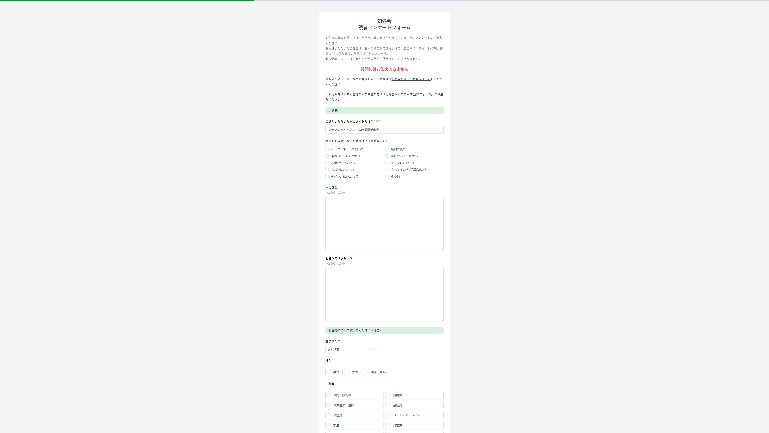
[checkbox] (327, 149)
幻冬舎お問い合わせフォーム (411, 79)
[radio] (334, 372)
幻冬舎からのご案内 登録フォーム (408, 94)
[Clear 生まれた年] (368, 349)
